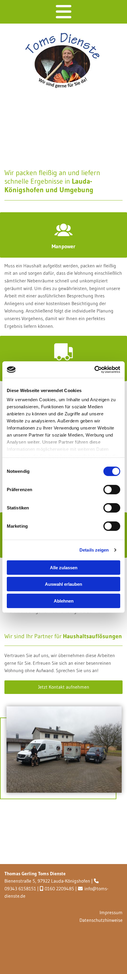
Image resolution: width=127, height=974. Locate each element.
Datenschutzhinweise (101, 920)
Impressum (111, 912)
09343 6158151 (20, 888)
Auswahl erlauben (63, 584)
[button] (63, 687)
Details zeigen (94, 549)
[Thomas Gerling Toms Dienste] (61, 60)
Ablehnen (64, 600)
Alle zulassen (63, 567)
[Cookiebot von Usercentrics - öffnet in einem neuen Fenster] (94, 370)
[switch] (111, 489)
